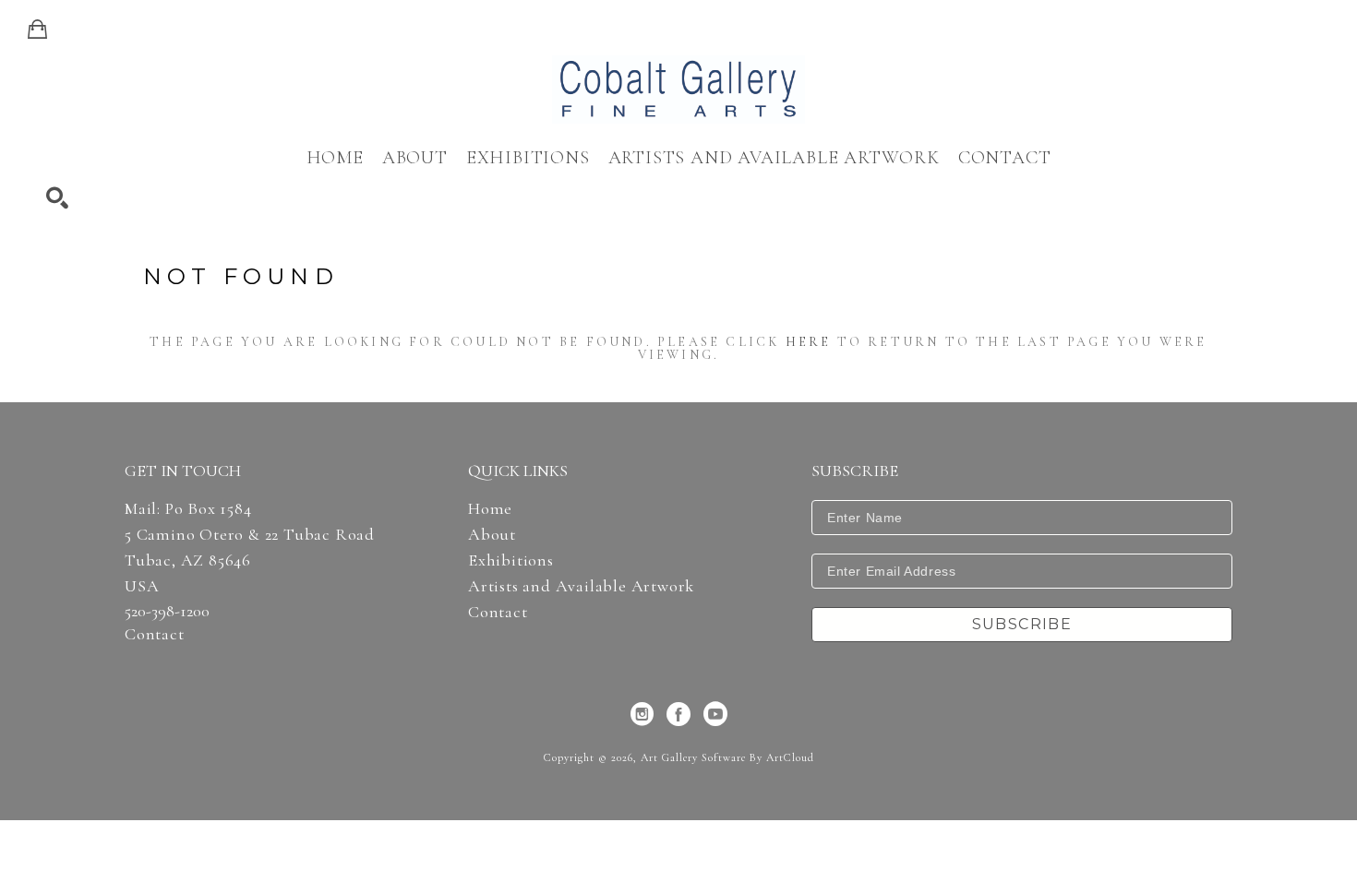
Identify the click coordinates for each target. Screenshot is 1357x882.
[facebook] (678, 714)
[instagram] (642, 714)
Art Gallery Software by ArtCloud (727, 757)
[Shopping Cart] (37, 29)
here (809, 342)
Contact (155, 634)
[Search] (57, 198)
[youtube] (715, 714)
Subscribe (1022, 624)
